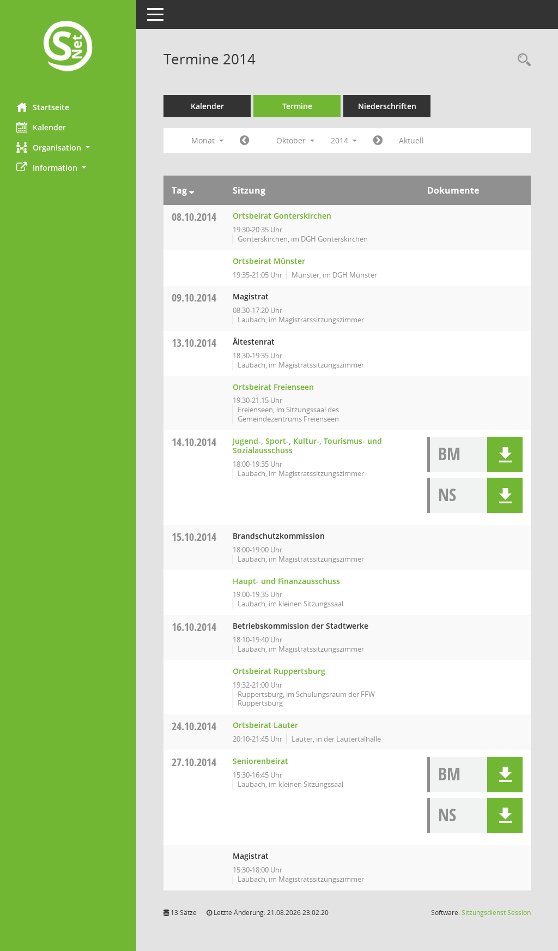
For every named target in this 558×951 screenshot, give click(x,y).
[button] (68, 147)
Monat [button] (204, 140)
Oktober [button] (292, 140)
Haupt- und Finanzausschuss (286, 581)
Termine (297, 106)
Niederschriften (387, 106)
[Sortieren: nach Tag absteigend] (191, 190)
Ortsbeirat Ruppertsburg (279, 671)
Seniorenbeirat (260, 761)
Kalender (49, 127)
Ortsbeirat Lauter (265, 725)
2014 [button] (340, 140)
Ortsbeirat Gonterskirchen (282, 215)
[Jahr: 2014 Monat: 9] (244, 141)
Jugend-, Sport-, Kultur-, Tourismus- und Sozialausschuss (307, 445)
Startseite (51, 107)
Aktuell (411, 140)
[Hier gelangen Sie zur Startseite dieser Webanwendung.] (68, 47)
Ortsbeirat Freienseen (273, 387)
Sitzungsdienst (496, 912)
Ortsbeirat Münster (269, 261)
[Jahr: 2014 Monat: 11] (378, 141)
